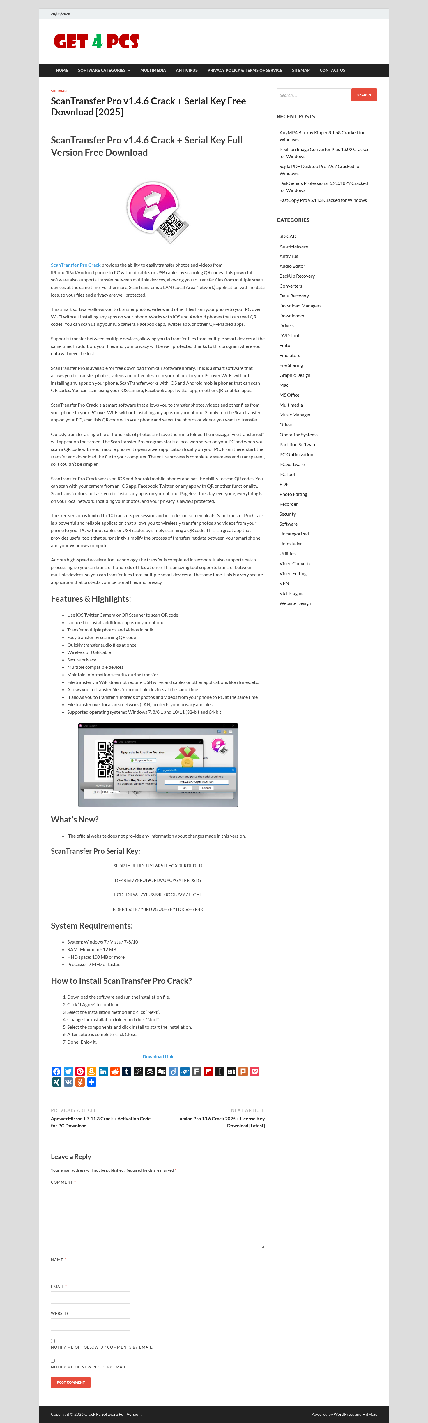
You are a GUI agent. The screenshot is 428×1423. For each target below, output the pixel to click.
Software (59, 91)
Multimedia (153, 70)
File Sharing (291, 365)
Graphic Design (295, 375)
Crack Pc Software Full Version (112, 1414)
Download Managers (300, 305)
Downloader (292, 315)
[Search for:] (327, 94)
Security (288, 514)
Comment (63, 1182)
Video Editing (293, 573)
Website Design (295, 603)
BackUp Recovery (297, 276)
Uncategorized (294, 533)
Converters (291, 285)
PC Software (292, 464)
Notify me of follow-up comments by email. (102, 1347)
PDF (284, 484)
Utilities (288, 553)
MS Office (289, 395)
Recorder (289, 504)
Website (60, 1313)
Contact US (332, 70)
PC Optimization (296, 454)
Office (286, 424)
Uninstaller (291, 543)
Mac (284, 385)
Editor (286, 345)
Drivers (287, 325)
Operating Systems (299, 434)
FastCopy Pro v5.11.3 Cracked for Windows (323, 200)
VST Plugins (291, 593)
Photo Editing (293, 494)
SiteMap (301, 70)
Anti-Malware (294, 246)
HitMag (369, 1414)
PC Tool (287, 474)
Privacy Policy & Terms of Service (245, 70)
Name (58, 1259)
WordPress (344, 1414)
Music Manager (295, 414)
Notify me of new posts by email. (89, 1367)
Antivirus (187, 70)
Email (59, 1286)
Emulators (290, 355)
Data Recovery (294, 295)
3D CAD (288, 236)
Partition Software (298, 444)
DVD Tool (289, 335)
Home (62, 70)
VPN (284, 583)
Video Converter (296, 563)
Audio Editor (292, 266)
